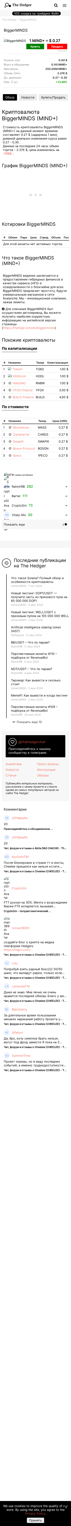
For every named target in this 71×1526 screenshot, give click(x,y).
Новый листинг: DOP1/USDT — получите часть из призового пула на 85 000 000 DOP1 (39, 597)
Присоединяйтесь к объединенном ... (28, 828)
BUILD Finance (23, 397)
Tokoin (17, 369)
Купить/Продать (53, 97)
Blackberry (19, 1009)
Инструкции (46, 770)
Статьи (11, 775)
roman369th (18, 585)
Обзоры (43, 775)
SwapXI (18, 441)
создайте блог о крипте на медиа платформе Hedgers (29, 944)
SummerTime (21, 1055)
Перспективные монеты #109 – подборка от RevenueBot (34, 708)
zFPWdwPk (20, 818)
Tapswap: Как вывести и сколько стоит (36, 682)
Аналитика (14, 764)
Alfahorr (17, 1032)
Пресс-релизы (48, 764)
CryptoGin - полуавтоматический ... (27, 911)
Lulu (15, 963)
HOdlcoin (19, 376)
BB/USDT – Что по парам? (30, 642)
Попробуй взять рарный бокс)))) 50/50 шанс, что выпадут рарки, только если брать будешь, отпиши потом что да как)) (35, 971)
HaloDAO (19, 383)
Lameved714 (21, 986)
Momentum (21, 427)
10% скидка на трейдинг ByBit (36, 13)
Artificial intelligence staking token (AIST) (36, 629)
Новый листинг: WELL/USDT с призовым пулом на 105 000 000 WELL (40, 614)
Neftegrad (17, 635)
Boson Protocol (24, 448)
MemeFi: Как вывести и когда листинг (39, 695)
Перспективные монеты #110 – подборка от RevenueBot (34, 655)
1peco (17, 455)
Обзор (10, 97)
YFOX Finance (23, 390)
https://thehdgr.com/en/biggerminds (29, 328)
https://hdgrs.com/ (17, 950)
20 (6, 824)
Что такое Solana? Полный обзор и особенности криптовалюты (37, 580)
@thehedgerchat (31, 742)
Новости (27, 97)
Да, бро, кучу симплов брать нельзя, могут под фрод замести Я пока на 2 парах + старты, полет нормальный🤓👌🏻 (34, 1040)
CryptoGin (19, 888)
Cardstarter (21, 434)
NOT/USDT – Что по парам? (32, 669)
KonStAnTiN (20, 857)
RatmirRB (16, 646)
